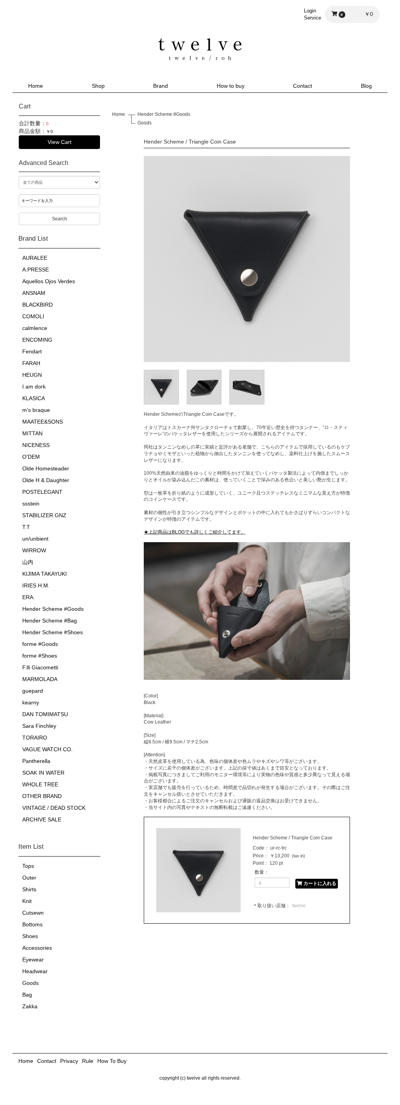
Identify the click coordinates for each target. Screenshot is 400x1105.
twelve (299, 905)
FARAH (31, 363)
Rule (87, 1061)
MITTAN (32, 433)
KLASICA (33, 398)
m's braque (36, 410)
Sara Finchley (39, 726)
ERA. (28, 597)
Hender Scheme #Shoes (52, 632)
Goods (30, 983)
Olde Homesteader (45, 468)
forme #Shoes (39, 656)
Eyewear (33, 959)
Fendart (32, 351)
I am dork (34, 386)
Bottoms (32, 924)
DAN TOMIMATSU (45, 714)
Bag (27, 994)
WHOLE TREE (40, 784)
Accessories (37, 948)
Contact (302, 86)
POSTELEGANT (42, 492)
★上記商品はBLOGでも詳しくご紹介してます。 (195, 532)
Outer (29, 877)
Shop (98, 86)
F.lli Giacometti (40, 667)
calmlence (34, 328)
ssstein (30, 503)
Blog (366, 86)
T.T (26, 527)
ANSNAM (33, 293)
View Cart (59, 142)
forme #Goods (40, 644)
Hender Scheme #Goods (53, 609)
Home (35, 86)
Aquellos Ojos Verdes (48, 281)
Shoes (30, 936)
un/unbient (35, 539)
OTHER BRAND (42, 796)
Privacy (69, 1061)
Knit (27, 901)
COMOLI (33, 316)
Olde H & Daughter (45, 480)
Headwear (35, 971)
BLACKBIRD (37, 305)
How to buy (231, 86)
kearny (30, 702)
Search (59, 219)
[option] (247, 259)
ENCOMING (37, 340)
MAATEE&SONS (42, 422)
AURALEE (34, 258)
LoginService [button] (312, 14)
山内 (27, 562)
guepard (32, 691)
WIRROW (34, 550)
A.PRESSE (35, 269)
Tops (28, 866)
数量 (259, 872)
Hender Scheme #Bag (49, 620)
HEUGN (32, 375)
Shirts (29, 889)
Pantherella (36, 761)
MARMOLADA (39, 679)
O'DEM (31, 457)
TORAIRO (34, 737)
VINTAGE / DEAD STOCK (54, 808)
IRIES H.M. (36, 585)
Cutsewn (33, 913)
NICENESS (36, 445)
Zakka (30, 1006)
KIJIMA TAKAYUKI (44, 574)
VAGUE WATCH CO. (47, 749)
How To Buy (112, 1061)
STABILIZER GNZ (44, 515)
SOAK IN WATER (43, 773)
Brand (160, 86)
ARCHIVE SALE (41, 819)
